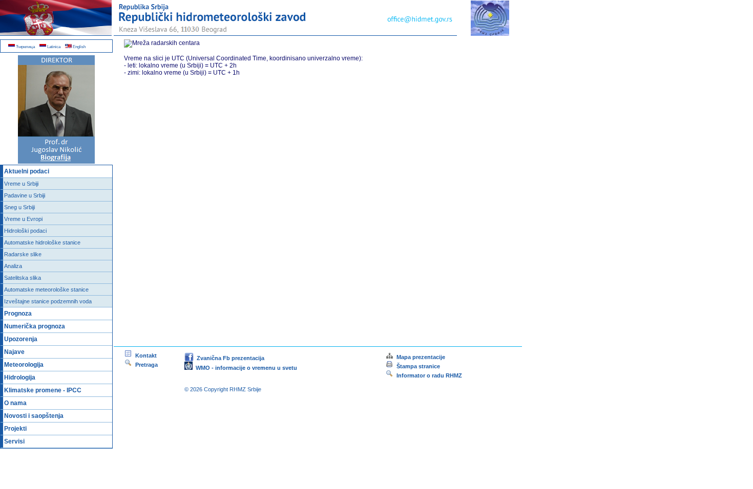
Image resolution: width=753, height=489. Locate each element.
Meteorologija (24, 364)
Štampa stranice (418, 366)
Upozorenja (20, 339)
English (79, 47)
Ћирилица (25, 47)
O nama (15, 403)
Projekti (15, 428)
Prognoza (18, 313)
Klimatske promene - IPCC (42, 390)
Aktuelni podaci (26, 171)
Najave (14, 351)
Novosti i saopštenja (34, 415)
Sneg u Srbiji (19, 207)
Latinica (53, 47)
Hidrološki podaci (25, 231)
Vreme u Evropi (23, 219)
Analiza (13, 266)
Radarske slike (22, 254)
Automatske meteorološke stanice (46, 289)
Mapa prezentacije (419, 357)
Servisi (14, 441)
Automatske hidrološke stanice (42, 242)
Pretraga (145, 365)
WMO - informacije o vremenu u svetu (245, 368)
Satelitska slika (22, 278)
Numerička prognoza (34, 326)
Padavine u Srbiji (24, 195)
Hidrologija (19, 377)
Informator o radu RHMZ (427, 375)
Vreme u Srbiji (21, 184)
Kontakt (144, 355)
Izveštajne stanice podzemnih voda (48, 301)
